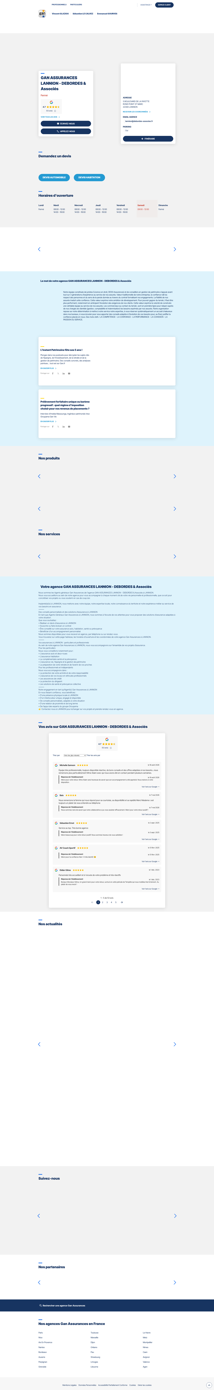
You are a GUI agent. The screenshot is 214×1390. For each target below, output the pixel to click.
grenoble (42, 1366)
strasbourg (95, 1357)
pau (92, 1352)
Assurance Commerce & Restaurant (139, 468)
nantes (42, 1347)
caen (145, 1352)
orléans (94, 1347)
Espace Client (108, 561)
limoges (94, 1362)
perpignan (43, 1362)
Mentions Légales (70, 1385)
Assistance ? (145, 5)
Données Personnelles (87, 1385)
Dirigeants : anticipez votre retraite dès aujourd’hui (73, 1093)
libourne (94, 1366)
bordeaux (43, 1352)
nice (40, 1337)
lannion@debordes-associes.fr (139, 121)
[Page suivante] (122, 902)
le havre (146, 1332)
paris (41, 1332)
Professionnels (59, 5)
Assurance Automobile (128, 499)
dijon (93, 1342)
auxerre (42, 1357)
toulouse (94, 1332)
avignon (146, 1357)
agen (145, 1366)
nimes (145, 1347)
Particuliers (76, 5)
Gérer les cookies (145, 1385)
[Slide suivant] (172, 79)
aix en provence (45, 1342)
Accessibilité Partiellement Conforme (112, 1385)
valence (146, 1362)
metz (145, 1337)
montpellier (147, 1342)
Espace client (164, 5)
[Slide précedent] (124, 79)
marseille (94, 1337)
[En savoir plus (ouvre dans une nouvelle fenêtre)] (49, 1278)
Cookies (132, 1385)
